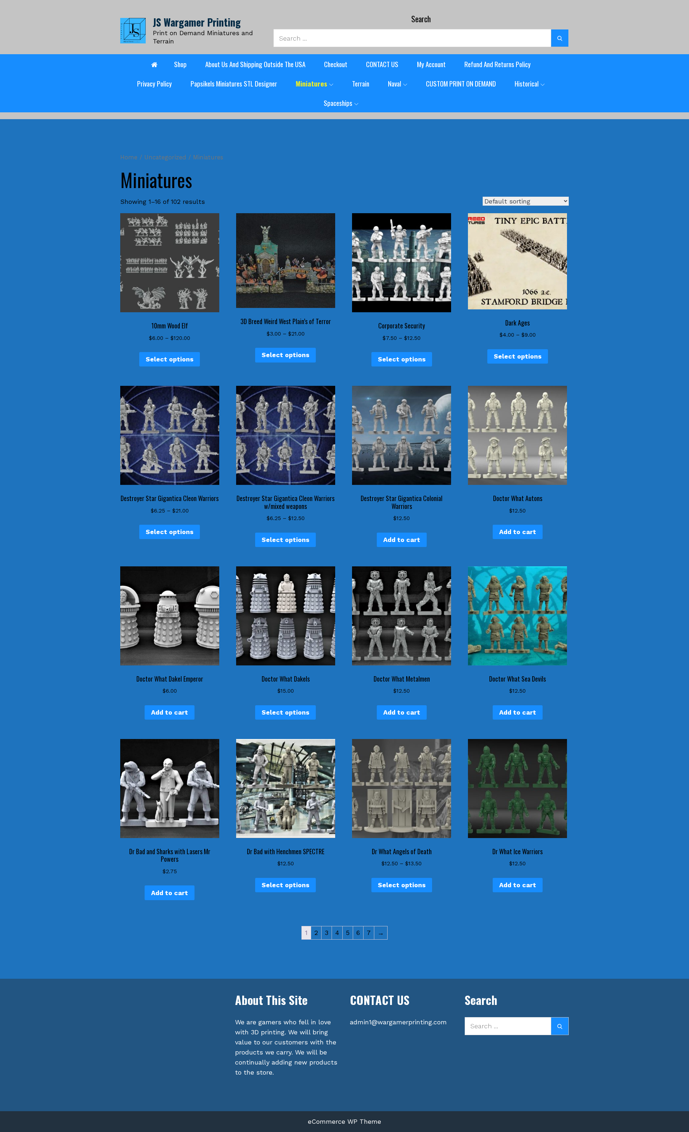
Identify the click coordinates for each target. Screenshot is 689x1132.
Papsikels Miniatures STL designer (234, 83)
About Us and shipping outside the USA (255, 64)
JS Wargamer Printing (197, 22)
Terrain (360, 83)
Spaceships (338, 103)
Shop (180, 64)
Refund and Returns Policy (497, 64)
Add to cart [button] (401, 539)
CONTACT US (382, 64)
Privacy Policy (154, 83)
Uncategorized (165, 157)
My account (431, 64)
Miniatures (311, 83)
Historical (527, 83)
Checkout (335, 64)
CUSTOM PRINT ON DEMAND (461, 83)
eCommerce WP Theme (344, 1121)
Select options (169, 359)
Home (128, 157)
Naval (394, 83)
